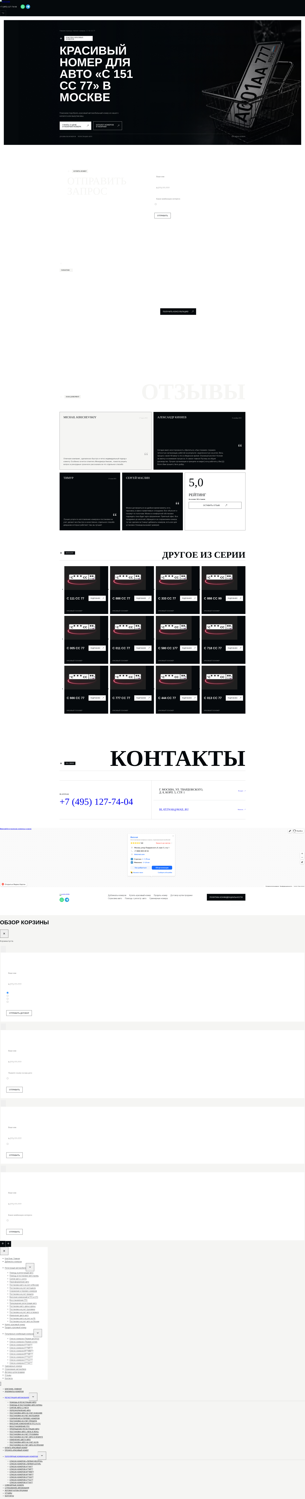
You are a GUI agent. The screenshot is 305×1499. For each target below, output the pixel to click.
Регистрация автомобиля (15, 1268)
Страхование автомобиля (15, 1369)
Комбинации (160, 193)
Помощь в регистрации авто (21, 1273)
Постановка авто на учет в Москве (24, 1285)
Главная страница (66, 31)
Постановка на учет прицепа (21, 1294)
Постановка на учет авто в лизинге (24, 1312)
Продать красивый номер (15, 1327)
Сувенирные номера (13, 1366)
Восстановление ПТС (19, 1300)
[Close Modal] (3, 949)
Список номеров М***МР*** (21, 1354)
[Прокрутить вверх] (2, 1244)
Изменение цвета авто (19, 1315)
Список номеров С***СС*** (21, 1360)
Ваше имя (158, 171)
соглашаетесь (181, 209)
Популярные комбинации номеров (19, 1334)
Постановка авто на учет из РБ (22, 1318)
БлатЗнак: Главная (12, 1258)
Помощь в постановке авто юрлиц (24, 1276)
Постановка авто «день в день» (23, 1306)
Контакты (9, 1378)
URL (8, 1067)
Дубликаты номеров (13, 1262)
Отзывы (8, 1375)
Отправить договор (19, 1013)
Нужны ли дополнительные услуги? (22, 990)
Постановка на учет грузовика (22, 1309)
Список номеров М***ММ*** (21, 1351)
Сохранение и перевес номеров (23, 1291)
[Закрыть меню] (0, 1384)
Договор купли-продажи (15, 1372)
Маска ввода (160, 182)
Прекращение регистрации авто (23, 1303)
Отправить (162, 216)
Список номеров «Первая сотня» (23, 1342)
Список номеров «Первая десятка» (24, 1339)
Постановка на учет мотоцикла (23, 1288)
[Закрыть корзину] (4, 934)
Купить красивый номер (15, 1324)
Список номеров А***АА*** (21, 1345)
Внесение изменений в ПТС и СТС (24, 1297)
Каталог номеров (79, 31)
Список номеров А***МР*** (21, 1348)
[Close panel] (4, 1251)
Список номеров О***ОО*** (21, 1357)
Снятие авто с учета (18, 1279)
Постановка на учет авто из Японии (24, 1321)
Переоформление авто (19, 1282)
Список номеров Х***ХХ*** (21, 1363)
